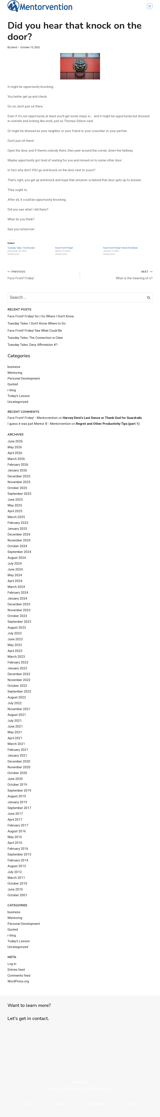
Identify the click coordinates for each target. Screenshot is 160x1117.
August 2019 (17, 796)
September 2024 (19, 552)
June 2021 (15, 726)
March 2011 (16, 878)
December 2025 (19, 476)
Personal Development (24, 378)
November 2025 (19, 482)
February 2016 (18, 848)
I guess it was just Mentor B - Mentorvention (39, 424)
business (14, 367)
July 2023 (15, 633)
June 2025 (15, 499)
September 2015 (19, 854)
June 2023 (15, 639)
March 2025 (16, 517)
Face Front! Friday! (64, 248)
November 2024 (19, 540)
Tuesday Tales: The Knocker (21, 248)
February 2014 (18, 860)
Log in (12, 964)
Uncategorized (18, 402)
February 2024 (18, 592)
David (14, 47)
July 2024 (15, 563)
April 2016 (15, 843)
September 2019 (19, 790)
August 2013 (17, 866)
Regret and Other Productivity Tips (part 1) (108, 424)
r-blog (12, 390)
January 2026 (17, 470)
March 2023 (16, 656)
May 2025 (15, 505)
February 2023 (18, 662)
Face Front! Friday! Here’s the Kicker (120, 248)
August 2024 (17, 558)
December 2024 (19, 534)
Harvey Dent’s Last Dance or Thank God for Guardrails (102, 418)
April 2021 (15, 738)
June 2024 (15, 569)
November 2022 (19, 680)
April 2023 (15, 651)
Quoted (13, 384)
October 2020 (17, 773)
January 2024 (17, 598)
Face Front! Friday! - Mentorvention (33, 418)
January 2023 (17, 668)
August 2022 (17, 697)
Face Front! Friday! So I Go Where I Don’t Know (41, 316)
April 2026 (15, 453)
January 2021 (17, 755)
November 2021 (19, 709)
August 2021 (17, 715)
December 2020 (19, 761)
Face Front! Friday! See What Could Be (35, 330)
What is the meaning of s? (134, 275)
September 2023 (19, 621)
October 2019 (17, 784)
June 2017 (15, 814)
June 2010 (15, 889)
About (30, 1104)
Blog (131, 1104)
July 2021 (15, 721)
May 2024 (15, 575)
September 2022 (19, 691)
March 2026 (16, 459)
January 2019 (17, 802)
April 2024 (15, 581)
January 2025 (17, 529)
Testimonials (97, 1104)
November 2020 (19, 767)
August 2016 (17, 831)
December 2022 (19, 674)
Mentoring (15, 373)
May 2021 (15, 732)
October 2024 (17, 546)
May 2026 (15, 447)
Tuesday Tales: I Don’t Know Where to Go (37, 323)
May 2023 (15, 645)
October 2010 (17, 883)
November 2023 (19, 610)
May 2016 (15, 837)
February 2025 (18, 523)
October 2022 (17, 686)
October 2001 (17, 895)
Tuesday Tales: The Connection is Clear (35, 338)
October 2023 (17, 616)
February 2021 (18, 750)
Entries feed (16, 969)
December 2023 (19, 604)
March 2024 (16, 587)
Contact (61, 1104)
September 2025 (19, 494)
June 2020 (15, 779)
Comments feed (19, 975)
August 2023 (17, 627)
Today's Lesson (19, 396)
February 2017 (18, 825)
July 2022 (15, 703)
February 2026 (18, 464)
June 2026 (15, 441)
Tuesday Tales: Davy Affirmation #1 (33, 345)
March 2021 (16, 744)
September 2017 (19, 808)
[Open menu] (149, 6)
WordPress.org (18, 981)
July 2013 (15, 872)
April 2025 (15, 511)
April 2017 (15, 819)
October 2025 (17, 488)
